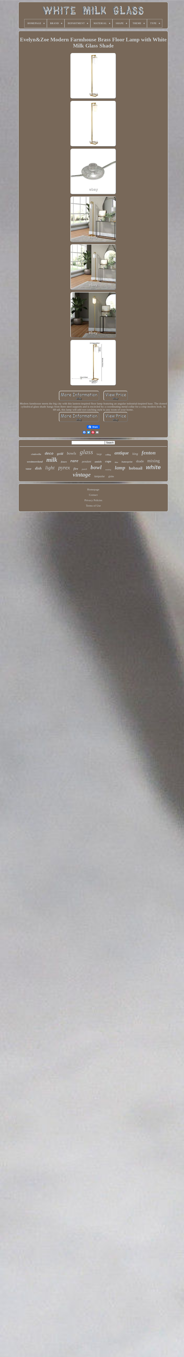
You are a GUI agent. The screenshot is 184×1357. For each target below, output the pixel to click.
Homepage (93, 489)
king (135, 454)
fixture (64, 462)
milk (51, 459)
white (153, 467)
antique (121, 453)
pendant (86, 461)
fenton (149, 453)
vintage (82, 474)
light (50, 467)
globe (111, 476)
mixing (153, 460)
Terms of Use (93, 505)
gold (60, 454)
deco (49, 454)
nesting (108, 469)
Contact (93, 494)
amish (98, 461)
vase (28, 468)
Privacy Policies (93, 500)
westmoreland (35, 461)
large (99, 454)
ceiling (108, 455)
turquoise (99, 476)
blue (116, 462)
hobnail (135, 468)
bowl (96, 467)
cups (108, 461)
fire (75, 468)
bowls (71, 453)
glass (86, 452)
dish (38, 468)
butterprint (127, 461)
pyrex (64, 467)
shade (140, 461)
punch (84, 469)
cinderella (36, 454)
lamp (120, 467)
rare (74, 460)
